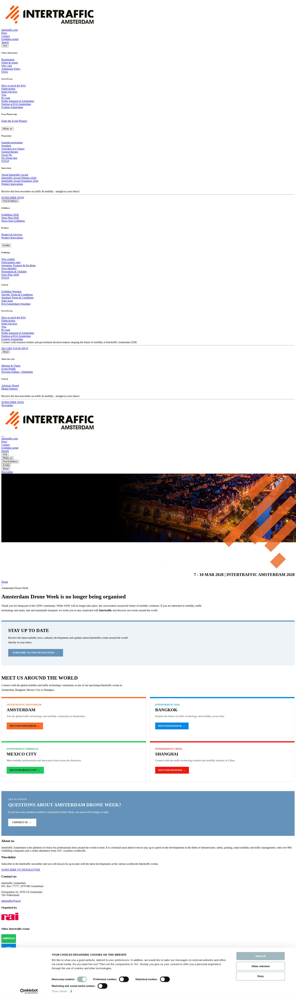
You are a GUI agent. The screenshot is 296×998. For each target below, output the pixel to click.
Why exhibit (8, 259)
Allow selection (260, 966)
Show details (59, 991)
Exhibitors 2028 (10, 214)
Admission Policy (11, 68)
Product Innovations (12, 237)
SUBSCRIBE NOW (12, 197)
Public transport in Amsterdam (17, 101)
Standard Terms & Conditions (17, 297)
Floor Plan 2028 (10, 217)
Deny (260, 976)
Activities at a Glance (12, 148)
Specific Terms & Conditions (17, 294)
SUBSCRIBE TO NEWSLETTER (20, 869)
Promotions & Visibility (14, 271)
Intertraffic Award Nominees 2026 (19, 180)
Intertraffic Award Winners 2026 (18, 177)
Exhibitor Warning (11, 291)
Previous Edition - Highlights (17, 371)
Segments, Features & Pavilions (18, 265)
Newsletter (7, 405)
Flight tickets (8, 88)
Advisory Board (10, 385)
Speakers (6, 145)
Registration (7, 59)
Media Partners (9, 388)
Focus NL (6, 154)
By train (5, 98)
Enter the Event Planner (14, 120)
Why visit (6, 65)
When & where (9, 62)
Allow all (260, 956)
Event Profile (8, 368)
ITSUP (5, 161)
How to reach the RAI (13, 85)
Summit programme (12, 142)
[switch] (124, 979)
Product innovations (12, 184)
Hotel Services (9, 91)
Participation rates (11, 262)
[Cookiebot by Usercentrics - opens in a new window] (29, 991)
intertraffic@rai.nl (11, 900)
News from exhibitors (13, 220)
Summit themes (9, 151)
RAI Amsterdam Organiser (15, 303)
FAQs (4, 71)
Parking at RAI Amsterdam (16, 104)
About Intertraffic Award (14, 174)
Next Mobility (9, 268)
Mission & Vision (10, 365)
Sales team (7, 300)
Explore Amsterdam (12, 107)
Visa (3, 94)
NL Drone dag (9, 158)
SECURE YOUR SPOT (14, 348)
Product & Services (11, 234)
